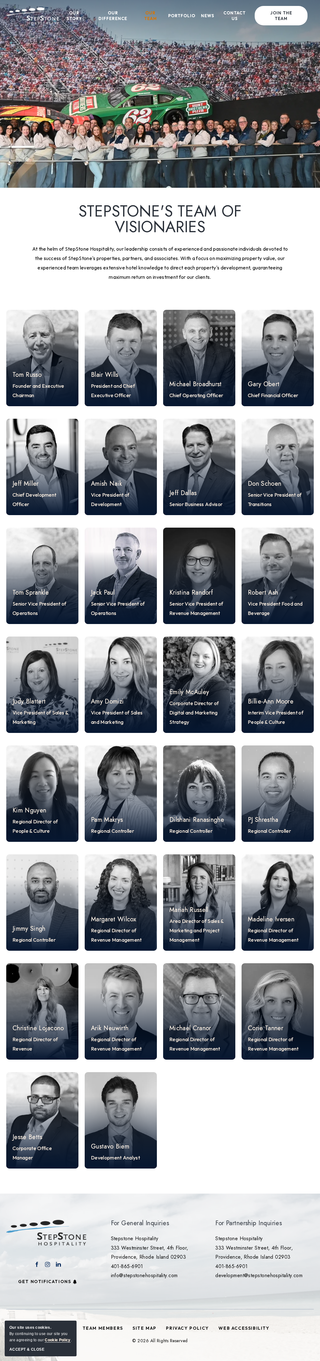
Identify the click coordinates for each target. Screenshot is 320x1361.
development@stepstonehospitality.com (258, 1275)
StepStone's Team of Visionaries (160, 219)
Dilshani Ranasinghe (196, 820)
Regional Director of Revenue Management (116, 935)
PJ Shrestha (263, 820)
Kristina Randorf (191, 593)
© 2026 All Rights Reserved (160, 1341)
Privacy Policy (187, 1328)
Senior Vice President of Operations (39, 608)
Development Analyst (115, 1157)
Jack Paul (103, 593)
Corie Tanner (265, 1028)
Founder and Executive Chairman (38, 390)
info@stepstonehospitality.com (144, 1275)
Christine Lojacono (38, 1028)
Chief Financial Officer (273, 395)
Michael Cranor (190, 1028)
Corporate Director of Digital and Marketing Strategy (194, 712)
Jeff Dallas (183, 493)
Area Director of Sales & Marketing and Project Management (196, 930)
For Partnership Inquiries (248, 1223)
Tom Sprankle (30, 593)
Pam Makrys (107, 820)
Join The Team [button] (281, 15)
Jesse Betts (27, 1137)
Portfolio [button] (181, 15)
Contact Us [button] (234, 15)
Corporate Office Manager (32, 1153)
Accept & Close (26, 1349)
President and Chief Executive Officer (113, 390)
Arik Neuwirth (109, 1028)
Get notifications (44, 1281)
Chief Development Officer (34, 499)
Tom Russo (27, 375)
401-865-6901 (127, 1266)
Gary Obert (263, 384)
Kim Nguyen (29, 810)
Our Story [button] (74, 15)
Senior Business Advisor (195, 504)
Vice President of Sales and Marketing (116, 717)
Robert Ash (263, 593)
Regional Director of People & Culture (35, 826)
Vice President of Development (110, 499)
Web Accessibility (243, 1328)
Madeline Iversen (271, 919)
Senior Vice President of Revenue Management (196, 608)
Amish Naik (106, 484)
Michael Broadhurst (195, 384)
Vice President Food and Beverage (275, 608)
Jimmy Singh (29, 929)
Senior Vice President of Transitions (275, 499)
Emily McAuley (189, 692)
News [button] (207, 15)
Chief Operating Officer (196, 395)
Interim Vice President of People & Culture (275, 717)
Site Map (144, 1328)
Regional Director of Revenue (35, 1044)
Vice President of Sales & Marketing (40, 717)
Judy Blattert (29, 701)
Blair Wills (104, 375)
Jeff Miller (25, 484)
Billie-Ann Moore (270, 701)
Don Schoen (264, 484)
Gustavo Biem (110, 1147)
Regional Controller (112, 831)
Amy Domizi (107, 701)
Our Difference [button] (112, 15)
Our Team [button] (150, 15)
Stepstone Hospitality (134, 1238)
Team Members (102, 1328)
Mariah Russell (188, 910)
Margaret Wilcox (113, 919)
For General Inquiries (140, 1223)
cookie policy (57, 1340)
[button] (42, 358)
